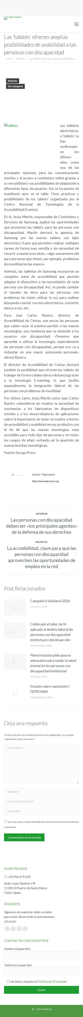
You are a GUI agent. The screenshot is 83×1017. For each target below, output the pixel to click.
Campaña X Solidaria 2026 (50, 601)
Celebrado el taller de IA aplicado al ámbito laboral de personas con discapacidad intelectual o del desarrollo (51, 632)
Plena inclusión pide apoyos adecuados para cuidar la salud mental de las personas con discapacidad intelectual (53, 663)
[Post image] (15, 607)
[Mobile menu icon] (76, 24)
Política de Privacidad (52, 981)
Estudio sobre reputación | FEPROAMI (50, 689)
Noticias (12, 81)
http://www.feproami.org (45, 481)
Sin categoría (15, 86)
